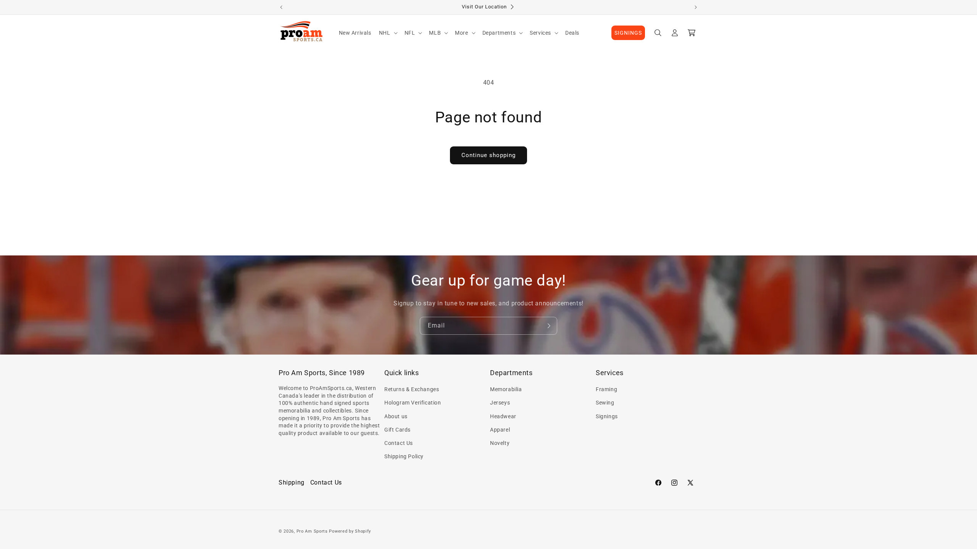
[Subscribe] (548, 326)
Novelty (499, 443)
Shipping (292, 482)
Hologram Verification (412, 403)
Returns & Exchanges (411, 389)
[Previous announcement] (281, 7)
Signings (607, 416)
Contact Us (398, 443)
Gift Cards (397, 430)
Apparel (500, 430)
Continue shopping (488, 155)
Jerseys (500, 403)
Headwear (503, 416)
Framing (606, 389)
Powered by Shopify (350, 531)
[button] (388, 32)
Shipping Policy (404, 456)
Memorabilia (506, 389)
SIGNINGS (628, 33)
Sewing (605, 403)
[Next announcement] (695, 7)
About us (396, 416)
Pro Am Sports (312, 531)
